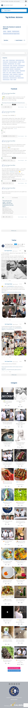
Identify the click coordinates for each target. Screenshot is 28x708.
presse (10, 72)
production (14, 72)
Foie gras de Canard (6, 65)
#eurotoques (4, 102)
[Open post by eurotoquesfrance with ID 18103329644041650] (20, 474)
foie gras (19, 63)
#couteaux (9, 102)
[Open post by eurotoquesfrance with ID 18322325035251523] (7, 534)
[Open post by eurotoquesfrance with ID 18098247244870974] (20, 573)
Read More (6, 40)
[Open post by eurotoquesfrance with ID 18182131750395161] (20, 494)
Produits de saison (6, 74)
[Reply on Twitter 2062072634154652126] (2, 357)
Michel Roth (11, 69)
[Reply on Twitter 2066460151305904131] (2, 320)
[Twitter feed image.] (14, 269)
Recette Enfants (18, 76)
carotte (7, 60)
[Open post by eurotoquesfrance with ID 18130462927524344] (7, 494)
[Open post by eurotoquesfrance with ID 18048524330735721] (20, 554)
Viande (11, 79)
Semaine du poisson (6, 79)
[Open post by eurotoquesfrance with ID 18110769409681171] (7, 573)
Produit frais (19, 72)
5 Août (20, 250)
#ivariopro (12, 171)
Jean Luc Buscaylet (6, 67)
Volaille (15, 79)
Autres (4, 31)
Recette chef (15, 74)
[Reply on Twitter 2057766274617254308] (2, 372)
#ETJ (12, 326)
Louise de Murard (19, 40)
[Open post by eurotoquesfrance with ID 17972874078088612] (7, 435)
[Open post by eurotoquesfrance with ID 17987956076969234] (7, 652)
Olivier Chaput (12, 70)
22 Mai (20, 361)
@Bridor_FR (11, 328)
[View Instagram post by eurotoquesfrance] (12, 398)
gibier (11, 65)
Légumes (9, 31)
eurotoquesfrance (7, 388)
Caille (4, 60)
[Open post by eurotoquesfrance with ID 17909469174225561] (20, 513)
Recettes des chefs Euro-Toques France (11, 33)
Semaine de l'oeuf (6, 77)
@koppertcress (5, 328)
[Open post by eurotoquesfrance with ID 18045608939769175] (7, 612)
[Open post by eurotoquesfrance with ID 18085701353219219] (7, 393)
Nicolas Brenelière (17, 69)
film (15, 63)
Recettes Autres (15, 31)
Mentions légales (14, 699)
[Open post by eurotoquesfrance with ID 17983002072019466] (20, 435)
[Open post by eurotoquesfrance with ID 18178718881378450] (20, 632)
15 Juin (20, 283)
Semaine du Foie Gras (13, 77)
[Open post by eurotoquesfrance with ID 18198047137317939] (7, 474)
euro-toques (5, 63)
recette (11, 74)
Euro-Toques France (11, 63)
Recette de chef (5, 76)
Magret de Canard (6, 69)
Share (26, 136)
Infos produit (15, 65)
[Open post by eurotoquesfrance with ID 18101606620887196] (7, 455)
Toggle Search (7, 10)
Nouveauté (4, 70)
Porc (7, 72)
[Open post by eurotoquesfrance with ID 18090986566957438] (20, 652)
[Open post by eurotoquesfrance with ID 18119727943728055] (7, 632)
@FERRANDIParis (10, 286)
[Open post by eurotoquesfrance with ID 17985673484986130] (7, 592)
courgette (19, 62)
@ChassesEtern (18, 369)
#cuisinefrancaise (21, 102)
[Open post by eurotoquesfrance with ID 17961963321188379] (7, 415)
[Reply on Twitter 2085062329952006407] (2, 281)
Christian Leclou (5, 62)
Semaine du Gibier (21, 77)
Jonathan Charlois (13, 67)
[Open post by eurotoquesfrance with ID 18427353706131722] (20, 455)
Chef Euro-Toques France (20, 60)
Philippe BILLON (22, 70)
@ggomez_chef (5, 292)
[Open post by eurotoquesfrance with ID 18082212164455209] (7, 554)
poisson (4, 72)
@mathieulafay (11, 292)
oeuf (8, 70)
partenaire (17, 70)
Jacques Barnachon (21, 65)
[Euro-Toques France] (7, 5)
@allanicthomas (18, 292)
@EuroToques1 (15, 251)
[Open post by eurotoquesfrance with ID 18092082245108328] (20, 393)
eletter (23, 62)
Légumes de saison (20, 67)
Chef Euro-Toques (12, 60)
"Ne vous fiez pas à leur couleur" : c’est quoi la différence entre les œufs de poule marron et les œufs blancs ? (8, 203)
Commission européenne (13, 62)
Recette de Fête (11, 76)
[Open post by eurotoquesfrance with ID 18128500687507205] (20, 612)
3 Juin (20, 324)
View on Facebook (21, 136)
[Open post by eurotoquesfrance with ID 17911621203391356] (20, 534)
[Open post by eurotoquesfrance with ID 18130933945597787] (7, 513)
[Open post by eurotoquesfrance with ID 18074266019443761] (20, 415)
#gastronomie (14, 102)
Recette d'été (21, 74)
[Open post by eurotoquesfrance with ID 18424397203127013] (20, 592)
